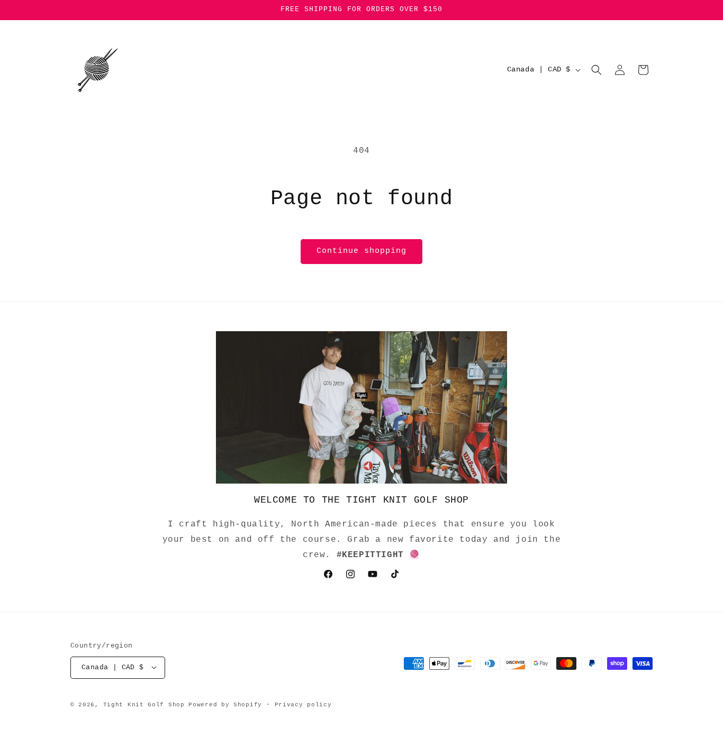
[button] (596, 69)
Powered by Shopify (225, 704)
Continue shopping (361, 251)
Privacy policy (303, 704)
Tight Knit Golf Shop (144, 704)
